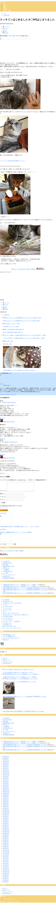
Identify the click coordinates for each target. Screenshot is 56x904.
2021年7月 (6, 780)
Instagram (7, 394)
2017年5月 (6, 861)
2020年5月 (6, 801)
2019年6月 (6, 820)
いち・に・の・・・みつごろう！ (12, 628)
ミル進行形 (6, 315)
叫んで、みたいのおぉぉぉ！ (11, 613)
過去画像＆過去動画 (8, 578)
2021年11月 (6, 773)
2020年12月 (6, 790)
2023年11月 (6, 756)
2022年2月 (6, 768)
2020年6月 (6, 800)
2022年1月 (6, 770)
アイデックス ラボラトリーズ (11, 638)
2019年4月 (6, 823)
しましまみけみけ (8, 619)
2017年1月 (6, 868)
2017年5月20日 (11, 402)
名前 (2, 493)
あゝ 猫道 (2, 2)
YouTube (13, 394)
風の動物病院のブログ (9, 634)
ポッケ (5, 611)
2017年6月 (6, 860)
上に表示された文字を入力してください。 (12, 505)
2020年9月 (6, 795)
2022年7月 (6, 763)
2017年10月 (6, 853)
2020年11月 (6, 791)
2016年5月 (6, 881)
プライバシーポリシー (9, 899)
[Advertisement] (12, 287)
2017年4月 (6, 863)
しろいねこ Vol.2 (7, 606)
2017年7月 (6, 858)
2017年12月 (6, 850)
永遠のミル (6, 568)
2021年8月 (6, 778)
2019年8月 (6, 816)
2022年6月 (6, 765)
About (4, 6)
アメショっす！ (7, 608)
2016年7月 (6, 878)
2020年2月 (6, 806)
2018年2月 (6, 846)
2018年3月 (6, 845)
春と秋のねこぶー (8, 601)
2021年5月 (6, 783)
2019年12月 (6, 810)
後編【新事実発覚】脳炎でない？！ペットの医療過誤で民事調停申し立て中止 (24, 588)
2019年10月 (6, 813)
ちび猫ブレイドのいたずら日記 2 (12, 603)
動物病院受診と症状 (8, 566)
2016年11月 (6, 871)
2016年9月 (6, 875)
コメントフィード (8, 661)
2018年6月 (6, 840)
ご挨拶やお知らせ (8, 571)
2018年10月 (6, 833)
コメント (3, 490)
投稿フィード (6, 660)
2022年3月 (6, 766)
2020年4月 (6, 803)
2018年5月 (6, 841)
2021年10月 (6, 775)
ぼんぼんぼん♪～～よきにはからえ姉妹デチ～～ (16, 614)
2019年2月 (6, 826)
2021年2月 (6, 788)
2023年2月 (6, 759)
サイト (2, 499)
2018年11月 (6, 831)
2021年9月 (6, 776)
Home (4, 5)
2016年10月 (6, 873)
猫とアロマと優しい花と (10, 626)
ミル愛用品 (6, 569)
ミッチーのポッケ (8, 618)
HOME (4, 896)
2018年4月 (6, 843)
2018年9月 (6, 835)
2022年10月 (6, 761)
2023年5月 (6, 758)
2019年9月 (6, 815)
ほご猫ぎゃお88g (7, 616)
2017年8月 (6, 856)
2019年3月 (6, 825)
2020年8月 (6, 796)
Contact (5, 9)
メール (2, 496)
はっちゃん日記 (7, 609)
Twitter (5, 7)
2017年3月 (6, 865)
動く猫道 (5, 564)
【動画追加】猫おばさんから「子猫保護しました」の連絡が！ (20, 584)
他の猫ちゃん (6, 576)
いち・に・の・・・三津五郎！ (11, 621)
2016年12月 (6, 870)
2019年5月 (6, 821)
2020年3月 (6, 805)
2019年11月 (6, 811)
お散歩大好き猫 (7, 563)
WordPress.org (7, 663)
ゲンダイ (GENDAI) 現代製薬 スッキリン (14, 160)
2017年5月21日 (11, 421)
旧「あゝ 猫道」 (7, 10)
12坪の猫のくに (7, 624)
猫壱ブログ (6, 639)
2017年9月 (6, 855)
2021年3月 (6, 786)
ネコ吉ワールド (7, 623)
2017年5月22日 (11, 458)
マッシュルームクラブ (9, 574)
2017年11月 (6, 851)
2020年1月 (6, 808)
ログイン (5, 658)
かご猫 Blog (6, 599)
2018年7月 (6, 838)
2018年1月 (6, 848)
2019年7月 (6, 818)
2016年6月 (6, 880)
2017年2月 (6, 866)
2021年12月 (6, 771)
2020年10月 (6, 793)
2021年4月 (6, 785)
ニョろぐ (5, 604)
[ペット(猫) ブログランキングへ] (40, 269)
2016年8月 (6, 876)
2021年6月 (6, 781)
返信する (2, 418)
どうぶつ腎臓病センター (10, 636)
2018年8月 (6, 836)
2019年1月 (6, 828)
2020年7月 (6, 798)
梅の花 (5, 402)
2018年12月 (6, 830)
